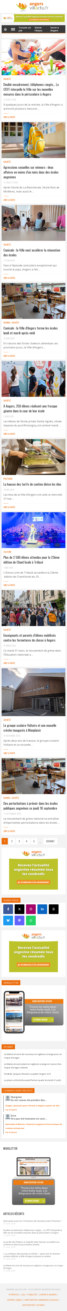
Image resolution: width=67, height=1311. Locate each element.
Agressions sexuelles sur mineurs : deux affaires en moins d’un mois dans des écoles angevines (31, 172)
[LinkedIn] (42, 909)
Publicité (32, 1294)
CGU (23, 1294)
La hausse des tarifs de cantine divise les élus (32, 484)
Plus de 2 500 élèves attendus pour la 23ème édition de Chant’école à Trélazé (31, 560)
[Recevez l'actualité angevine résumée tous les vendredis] (33, 18)
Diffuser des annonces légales (42, 1299)
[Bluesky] (8, 920)
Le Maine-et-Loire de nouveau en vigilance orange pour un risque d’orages (33, 1267)
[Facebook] (8, 909)
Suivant (50, 841)
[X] (19, 909)
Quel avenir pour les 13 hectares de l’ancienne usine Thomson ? (32, 1221)
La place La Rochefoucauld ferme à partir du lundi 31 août (32, 1080)
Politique (8, 478)
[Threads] (54, 909)
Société (7, 79)
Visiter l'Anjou (14, 1299)
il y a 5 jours (11, 1132)
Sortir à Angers (48, 1294)
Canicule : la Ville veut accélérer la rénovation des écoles (31, 252)
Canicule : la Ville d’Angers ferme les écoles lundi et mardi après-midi (30, 330)
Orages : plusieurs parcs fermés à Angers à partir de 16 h (32, 1105)
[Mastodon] (19, 920)
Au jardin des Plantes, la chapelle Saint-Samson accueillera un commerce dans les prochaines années (31, 1243)
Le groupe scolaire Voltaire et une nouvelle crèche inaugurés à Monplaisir (29, 728)
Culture (7, 551)
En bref (6, 322)
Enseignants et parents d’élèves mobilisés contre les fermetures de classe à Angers (29, 638)
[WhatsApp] (31, 920)
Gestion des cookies (33, 1305)
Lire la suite (9, 117)
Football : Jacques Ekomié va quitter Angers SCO (27, 1073)
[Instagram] (31, 909)
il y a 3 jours (11, 1109)
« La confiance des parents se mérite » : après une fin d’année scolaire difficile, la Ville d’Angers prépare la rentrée (31, 1255)
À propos (14, 1294)
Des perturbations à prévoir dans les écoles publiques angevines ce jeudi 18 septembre (30, 806)
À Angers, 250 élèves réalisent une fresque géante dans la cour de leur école (30, 408)
